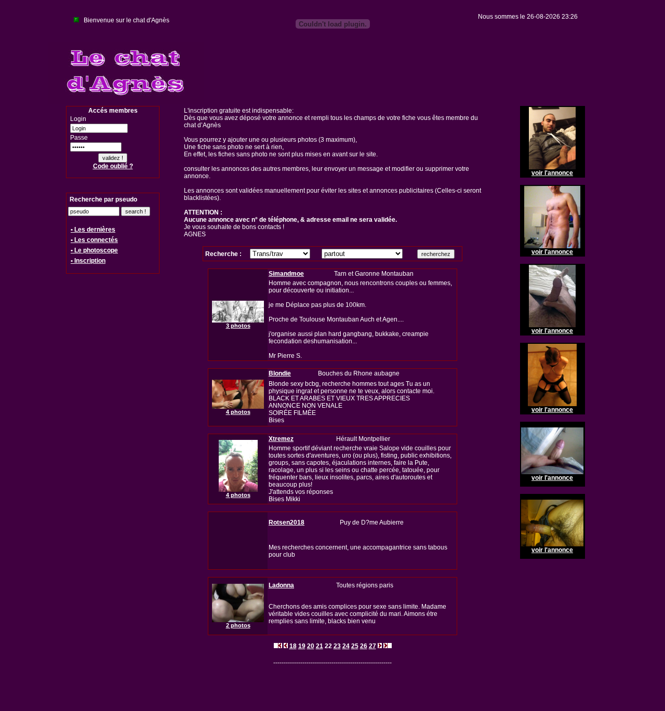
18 (293, 646)
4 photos (238, 412)
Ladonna (281, 585)
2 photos (238, 625)
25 (354, 646)
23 (337, 646)
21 (319, 646)
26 (363, 646)
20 (310, 646)
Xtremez (281, 438)
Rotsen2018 (286, 522)
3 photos (238, 326)
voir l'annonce (552, 173)
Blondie (280, 373)
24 (346, 646)
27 (372, 646)
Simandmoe (286, 273)
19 (301, 646)
